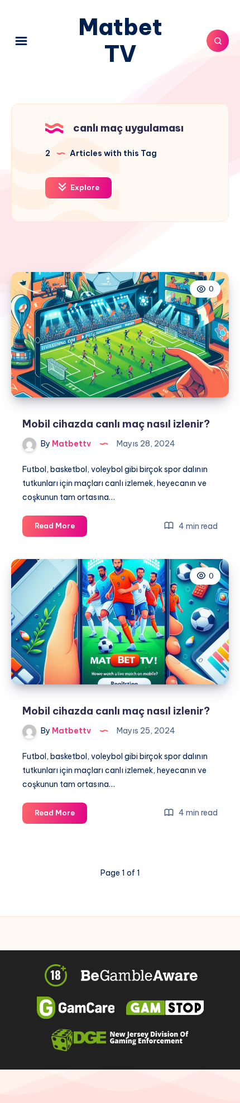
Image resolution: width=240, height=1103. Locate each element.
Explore (84, 187)
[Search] (218, 41)
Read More (61, 528)
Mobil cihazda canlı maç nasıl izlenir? (116, 423)
